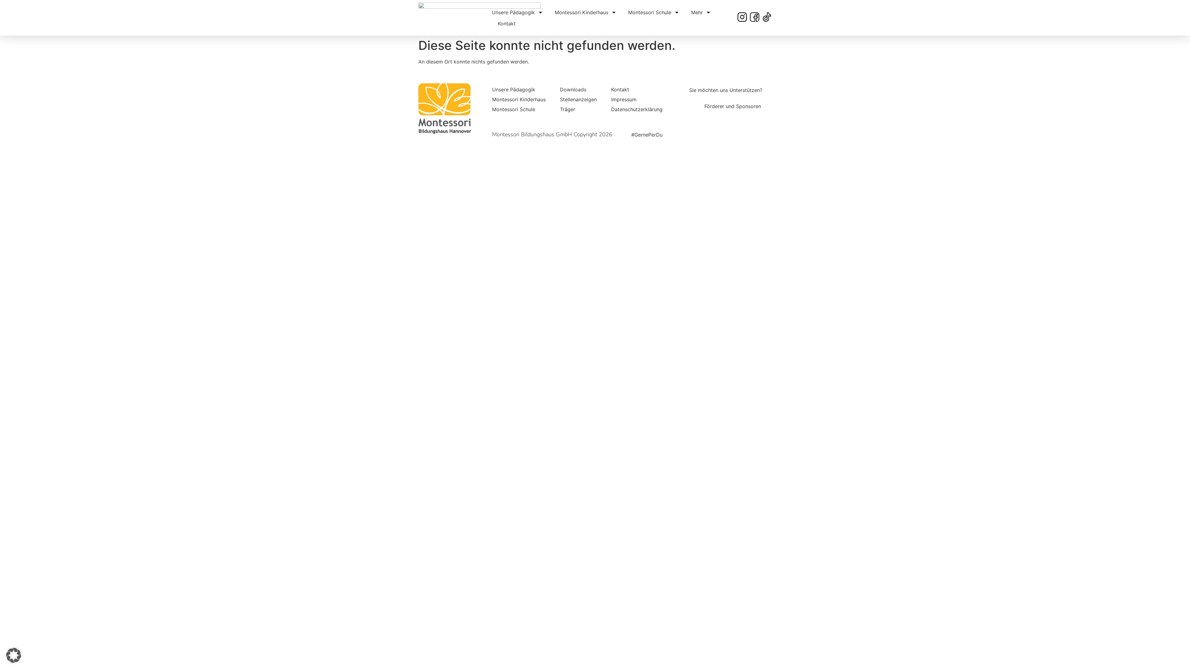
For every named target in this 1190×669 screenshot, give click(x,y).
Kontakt (507, 23)
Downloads (573, 89)
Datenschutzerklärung (637, 109)
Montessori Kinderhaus (581, 12)
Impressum (624, 99)
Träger (567, 109)
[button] (13, 655)
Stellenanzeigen (578, 99)
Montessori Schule (649, 12)
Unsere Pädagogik (513, 12)
